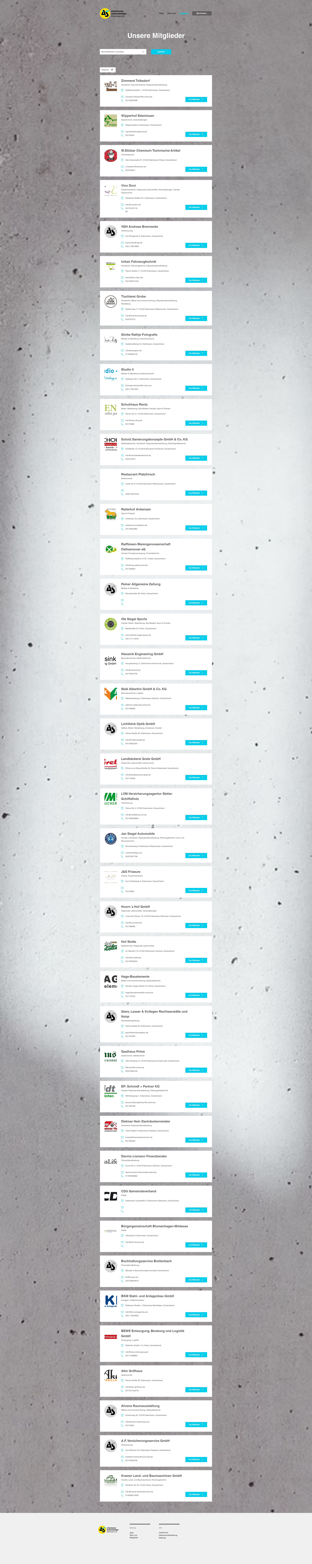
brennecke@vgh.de (133, 242)
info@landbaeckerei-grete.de (138, 775)
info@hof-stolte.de (133, 957)
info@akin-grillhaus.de (135, 1387)
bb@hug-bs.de (131, 1277)
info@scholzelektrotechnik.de (138, 455)
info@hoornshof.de (133, 923)
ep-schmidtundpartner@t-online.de (140, 1102)
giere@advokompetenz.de (136, 1032)
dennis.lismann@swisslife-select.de (140, 1172)
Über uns (133, 1535)
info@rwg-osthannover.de (136, 565)
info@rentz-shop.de (133, 420)
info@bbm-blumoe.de (134, 1242)
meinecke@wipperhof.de (136, 131)
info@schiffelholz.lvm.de (135, 815)
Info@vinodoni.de (133, 204)
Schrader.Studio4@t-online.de (138, 385)
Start (132, 1533)
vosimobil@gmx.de (133, 853)
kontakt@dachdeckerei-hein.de (138, 1137)
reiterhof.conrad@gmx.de (136, 525)
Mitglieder (134, 1538)
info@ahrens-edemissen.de (137, 1422)
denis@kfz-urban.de (134, 277)
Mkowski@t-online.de (134, 1067)
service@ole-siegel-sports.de (138, 635)
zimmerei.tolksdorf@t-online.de (138, 97)
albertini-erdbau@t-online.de (137, 705)
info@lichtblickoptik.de (135, 740)
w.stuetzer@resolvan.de (135, 166)
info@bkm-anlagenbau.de (136, 1312)
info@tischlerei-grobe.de (136, 316)
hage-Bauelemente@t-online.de (139, 992)
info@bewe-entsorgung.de (136, 1352)
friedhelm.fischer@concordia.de (139, 1457)
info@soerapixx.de (133, 350)
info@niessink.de (132, 670)
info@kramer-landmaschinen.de (139, 1491)
